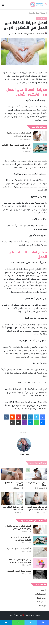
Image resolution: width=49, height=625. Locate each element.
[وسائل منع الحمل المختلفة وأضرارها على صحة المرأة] (40, 563)
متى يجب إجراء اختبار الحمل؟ (14, 484)
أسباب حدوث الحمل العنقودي (19, 571)
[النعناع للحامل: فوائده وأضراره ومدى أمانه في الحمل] (40, 136)
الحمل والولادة (34, 13)
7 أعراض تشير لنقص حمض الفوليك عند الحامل (16, 146)
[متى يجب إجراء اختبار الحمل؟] (12, 474)
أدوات (43, 590)
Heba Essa (40, 33)
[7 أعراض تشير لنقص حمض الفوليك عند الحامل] (40, 148)
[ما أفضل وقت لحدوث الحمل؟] (40, 552)
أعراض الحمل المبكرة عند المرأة (36, 484)
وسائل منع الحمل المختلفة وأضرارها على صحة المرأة (20, 561)
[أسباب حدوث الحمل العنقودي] (40, 574)
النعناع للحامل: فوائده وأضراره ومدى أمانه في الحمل (18, 134)
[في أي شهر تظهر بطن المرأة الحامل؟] (12, 498)
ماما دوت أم (17, 615)
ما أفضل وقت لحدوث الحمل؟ (19, 548)
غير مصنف (42, 605)
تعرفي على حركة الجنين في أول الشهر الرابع (37, 508)
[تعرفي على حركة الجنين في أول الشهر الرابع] (36, 498)
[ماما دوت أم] (36, 4)
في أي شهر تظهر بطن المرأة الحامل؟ (13, 508)
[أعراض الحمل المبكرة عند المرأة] (36, 474)
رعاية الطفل (41, 598)
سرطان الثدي (41, 602)
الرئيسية (44, 13)
